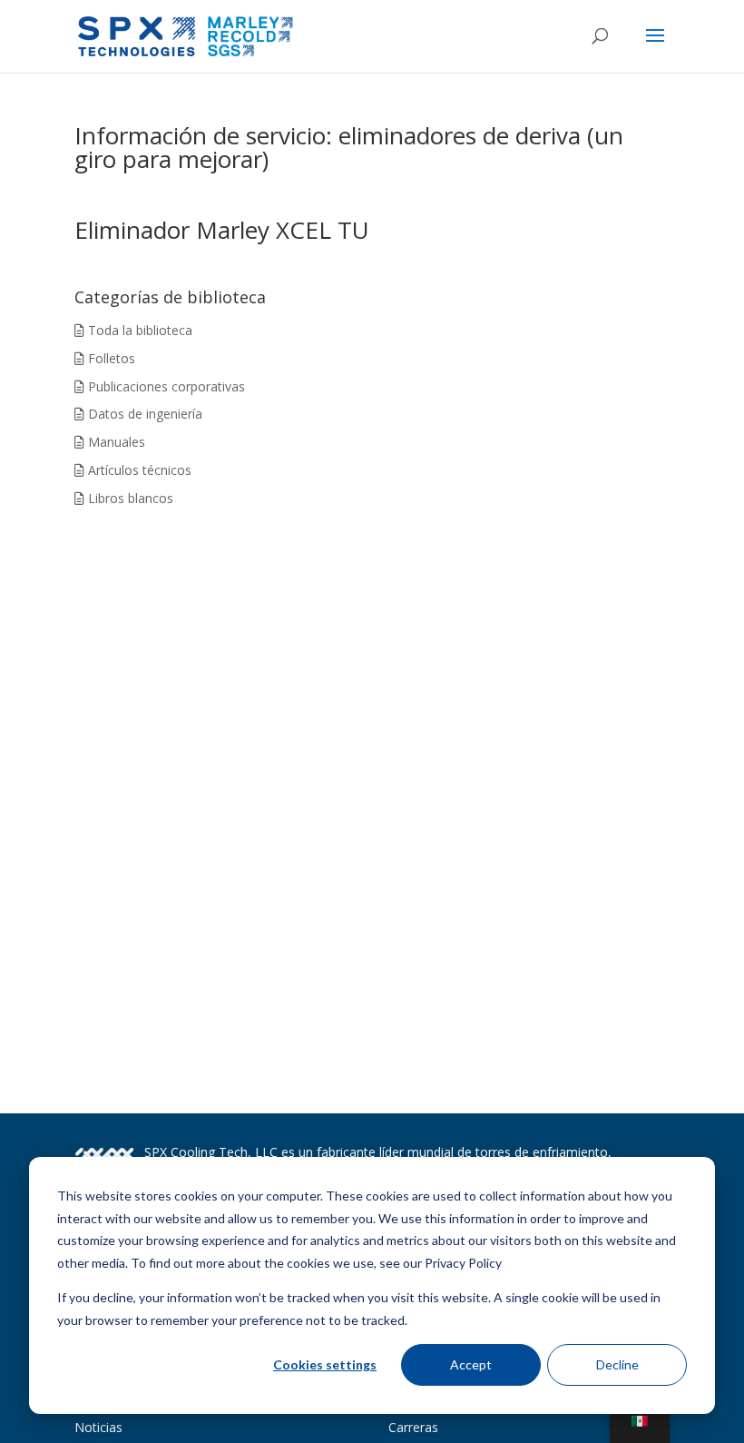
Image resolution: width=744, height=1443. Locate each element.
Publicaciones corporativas (164, 386)
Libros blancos (128, 498)
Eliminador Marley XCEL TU (221, 229)
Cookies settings (325, 1364)
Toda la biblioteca (138, 330)
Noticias (98, 1427)
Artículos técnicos (137, 470)
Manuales (114, 441)
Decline (617, 1364)
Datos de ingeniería (143, 413)
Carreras (413, 1427)
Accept (471, 1364)
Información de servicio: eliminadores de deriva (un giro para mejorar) (348, 147)
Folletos (109, 358)
